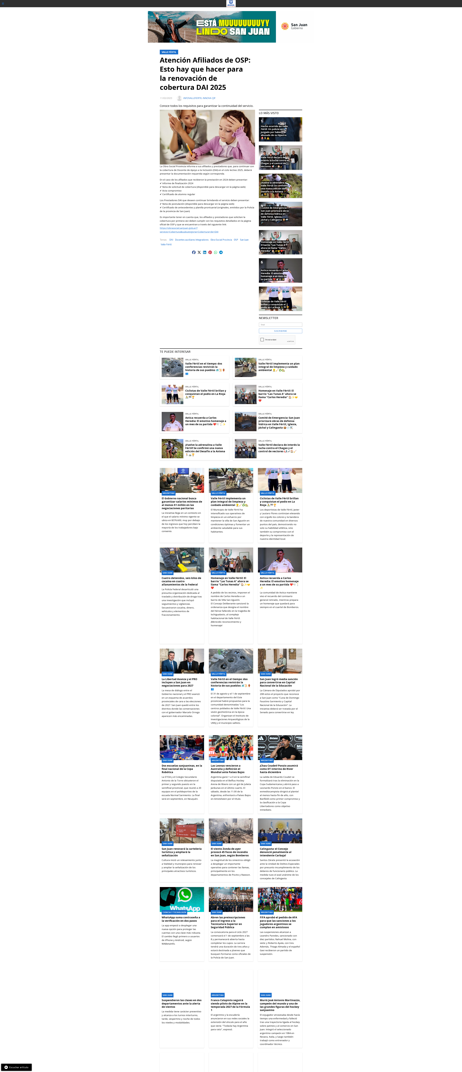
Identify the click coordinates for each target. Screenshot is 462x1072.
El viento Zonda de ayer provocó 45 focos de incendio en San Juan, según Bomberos (230, 852)
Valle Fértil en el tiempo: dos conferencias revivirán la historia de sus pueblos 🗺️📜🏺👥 (205, 368)
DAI (171, 239)
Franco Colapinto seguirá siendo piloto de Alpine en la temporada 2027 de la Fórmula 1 (230, 1005)
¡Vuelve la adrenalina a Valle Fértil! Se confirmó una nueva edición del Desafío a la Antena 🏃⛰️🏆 (205, 449)
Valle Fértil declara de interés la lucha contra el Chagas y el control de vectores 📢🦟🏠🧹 (279, 448)
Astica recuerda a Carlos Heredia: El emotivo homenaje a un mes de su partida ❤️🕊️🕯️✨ (205, 421)
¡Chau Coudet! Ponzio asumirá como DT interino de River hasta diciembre (279, 769)
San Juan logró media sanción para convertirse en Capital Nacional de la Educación (279, 682)
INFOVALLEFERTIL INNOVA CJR (199, 98)
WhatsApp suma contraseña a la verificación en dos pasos (181, 919)
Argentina (169, 493)
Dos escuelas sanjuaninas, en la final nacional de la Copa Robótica (182, 769)
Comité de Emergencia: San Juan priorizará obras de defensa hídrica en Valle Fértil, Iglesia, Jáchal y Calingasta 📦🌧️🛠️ (279, 422)
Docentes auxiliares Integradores (192, 239)
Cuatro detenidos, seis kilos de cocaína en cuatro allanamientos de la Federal (181, 581)
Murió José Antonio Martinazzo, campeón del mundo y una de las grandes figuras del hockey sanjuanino (280, 1005)
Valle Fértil (169, 52)
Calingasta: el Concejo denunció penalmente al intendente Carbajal (275, 852)
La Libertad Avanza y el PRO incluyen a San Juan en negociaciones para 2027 (179, 682)
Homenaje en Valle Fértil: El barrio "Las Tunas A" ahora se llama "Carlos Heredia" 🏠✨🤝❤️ (278, 395)
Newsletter (268, 318)
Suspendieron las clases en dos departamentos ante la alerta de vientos (182, 1003)
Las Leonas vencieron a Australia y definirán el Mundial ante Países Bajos (227, 769)
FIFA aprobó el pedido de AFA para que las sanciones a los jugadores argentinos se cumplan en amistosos (278, 922)
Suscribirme (280, 331)
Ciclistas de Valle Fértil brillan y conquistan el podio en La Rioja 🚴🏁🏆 (205, 394)
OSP (236, 239)
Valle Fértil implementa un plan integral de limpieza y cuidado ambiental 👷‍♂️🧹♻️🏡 (279, 367)
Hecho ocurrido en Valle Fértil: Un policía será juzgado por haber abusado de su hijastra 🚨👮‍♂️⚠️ (274, 132)
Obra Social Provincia (221, 239)
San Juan (244, 239)
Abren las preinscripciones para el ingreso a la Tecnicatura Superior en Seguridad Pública (228, 922)
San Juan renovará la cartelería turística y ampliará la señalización (182, 852)
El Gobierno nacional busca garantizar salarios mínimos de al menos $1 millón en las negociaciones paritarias (182, 503)
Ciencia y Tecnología (174, 912)
